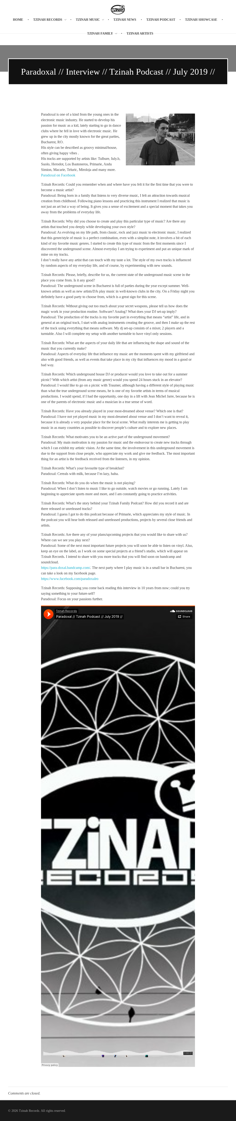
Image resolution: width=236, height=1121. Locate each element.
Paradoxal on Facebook (58, 175)
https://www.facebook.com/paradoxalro (69, 579)
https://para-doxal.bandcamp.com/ (65, 568)
